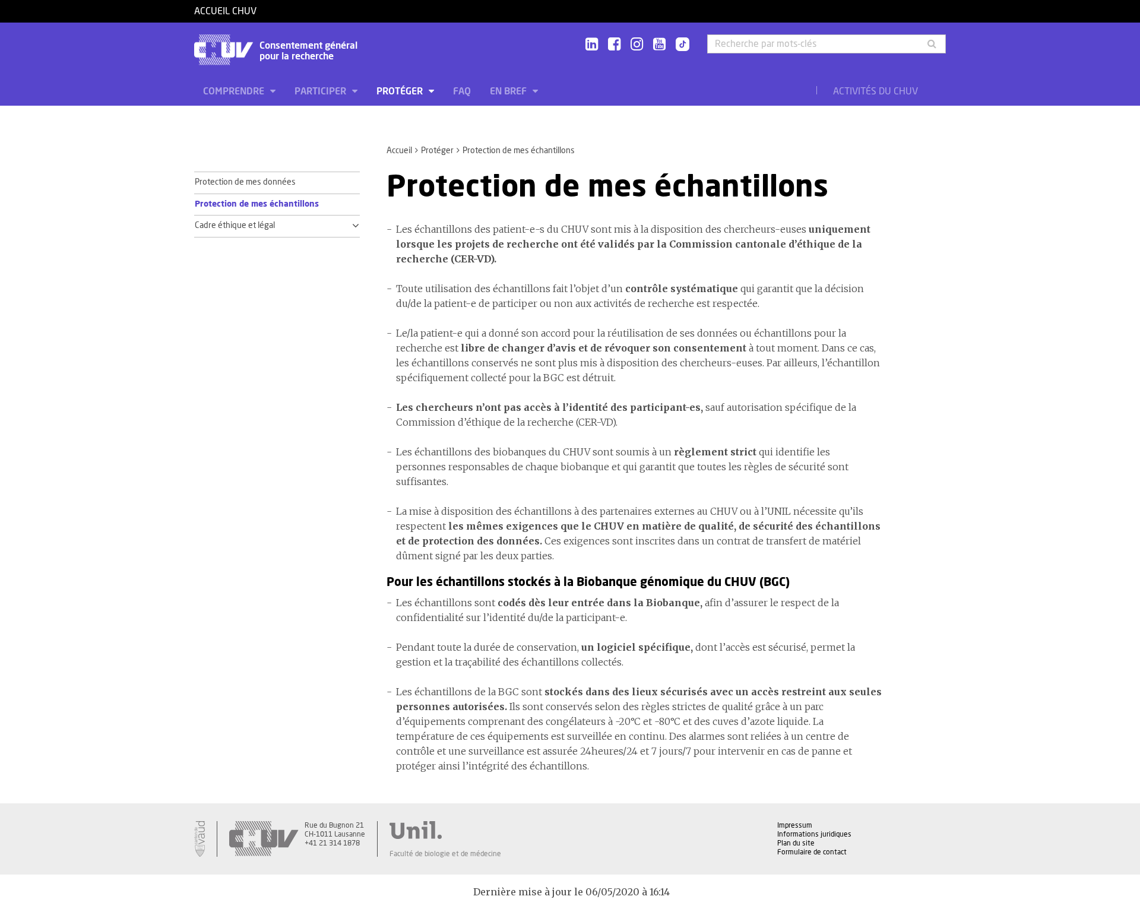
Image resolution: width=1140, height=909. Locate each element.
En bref (509, 91)
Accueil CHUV (225, 11)
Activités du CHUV (875, 91)
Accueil (399, 151)
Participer (321, 91)
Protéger (400, 91)
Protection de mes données (245, 182)
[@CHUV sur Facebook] (614, 44)
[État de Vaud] (199, 839)
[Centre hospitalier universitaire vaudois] (263, 839)
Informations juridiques (814, 834)
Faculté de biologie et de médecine (445, 853)
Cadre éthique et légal (235, 225)
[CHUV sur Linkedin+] (591, 44)
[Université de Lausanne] (445, 830)
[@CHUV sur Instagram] (637, 44)
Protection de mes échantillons (257, 204)
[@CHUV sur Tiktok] (679, 45)
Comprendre (235, 91)
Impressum (794, 825)
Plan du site (796, 843)
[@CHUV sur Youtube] (659, 44)
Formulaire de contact (812, 852)
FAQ (462, 91)
